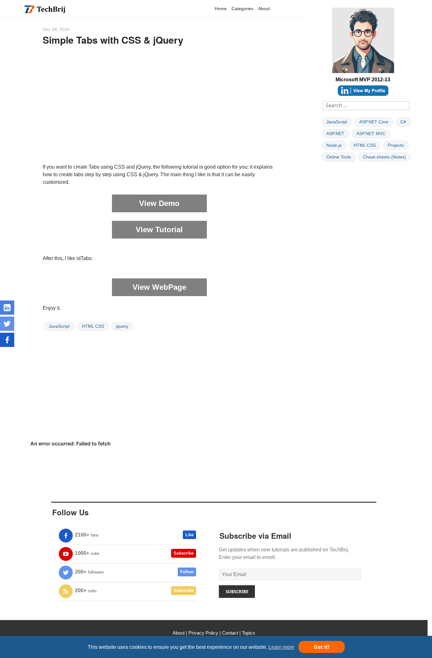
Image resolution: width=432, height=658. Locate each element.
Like (189, 534)
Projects (396, 145)
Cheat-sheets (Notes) (384, 156)
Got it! (322, 646)
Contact (230, 633)
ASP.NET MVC (371, 133)
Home (221, 8)
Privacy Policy (203, 633)
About (264, 8)
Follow (187, 571)
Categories (242, 8)
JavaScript (59, 326)
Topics (248, 633)
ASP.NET (335, 133)
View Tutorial (159, 229)
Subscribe (184, 553)
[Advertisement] (159, 107)
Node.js (334, 145)
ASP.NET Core (373, 121)
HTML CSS (93, 326)
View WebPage (159, 287)
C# (403, 121)
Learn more (281, 647)
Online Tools (338, 156)
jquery (122, 326)
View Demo (159, 203)
